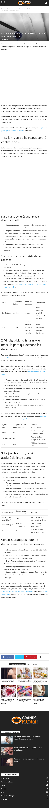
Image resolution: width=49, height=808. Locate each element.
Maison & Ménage (20, 8)
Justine (5, 39)
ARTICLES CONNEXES (17, 664)
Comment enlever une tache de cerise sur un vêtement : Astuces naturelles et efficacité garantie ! (8, 700)
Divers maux (5, 778)
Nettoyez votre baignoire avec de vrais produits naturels (40, 681)
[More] (40, 657)
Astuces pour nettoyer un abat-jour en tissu (7, 680)
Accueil (3, 8)
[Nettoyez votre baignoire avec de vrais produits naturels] (40, 673)
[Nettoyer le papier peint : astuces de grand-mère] (24, 673)
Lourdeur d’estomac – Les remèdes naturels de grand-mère (27, 738)
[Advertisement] (24, 78)
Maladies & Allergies (8, 796)
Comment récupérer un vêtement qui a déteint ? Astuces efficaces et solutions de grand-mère (24, 700)
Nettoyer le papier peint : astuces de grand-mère (24, 680)
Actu (2, 792)
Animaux (4, 799)
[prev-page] (23, 707)
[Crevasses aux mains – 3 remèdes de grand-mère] (7, 751)
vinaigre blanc (6, 358)
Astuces (4, 789)
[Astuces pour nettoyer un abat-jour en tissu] (8, 673)
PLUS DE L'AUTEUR (32, 664)
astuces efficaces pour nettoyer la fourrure (16, 591)
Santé (3, 785)
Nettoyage (10, 8)
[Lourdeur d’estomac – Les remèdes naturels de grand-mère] (7, 740)
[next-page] (26, 707)
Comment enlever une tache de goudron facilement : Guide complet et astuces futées (39, 700)
